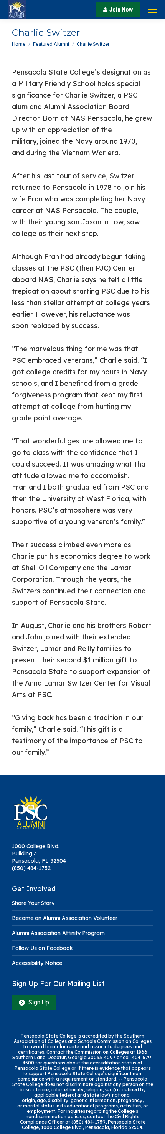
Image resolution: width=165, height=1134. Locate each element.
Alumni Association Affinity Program (58, 933)
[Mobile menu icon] (152, 9)
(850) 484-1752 (31, 868)
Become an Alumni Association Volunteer (64, 918)
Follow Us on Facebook (42, 948)
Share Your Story (33, 903)
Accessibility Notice (37, 963)
